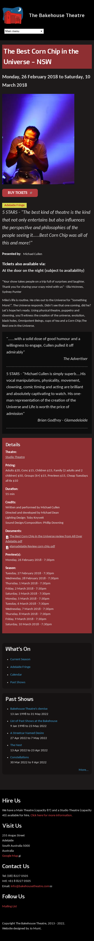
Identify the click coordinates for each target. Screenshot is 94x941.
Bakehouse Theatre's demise (28, 709)
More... (84, 770)
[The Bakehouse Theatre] (13, 21)
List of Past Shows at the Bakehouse (33, 721)
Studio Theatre (15, 457)
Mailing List (9, 906)
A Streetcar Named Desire (27, 733)
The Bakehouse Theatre (57, 15)
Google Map (11, 856)
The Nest (16, 745)
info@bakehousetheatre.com (31, 886)
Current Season (20, 659)
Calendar (16, 674)
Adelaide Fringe (20, 667)
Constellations (19, 757)
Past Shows (17, 682)
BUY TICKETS (23, 193)
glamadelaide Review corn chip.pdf (32, 546)
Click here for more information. (52, 815)
